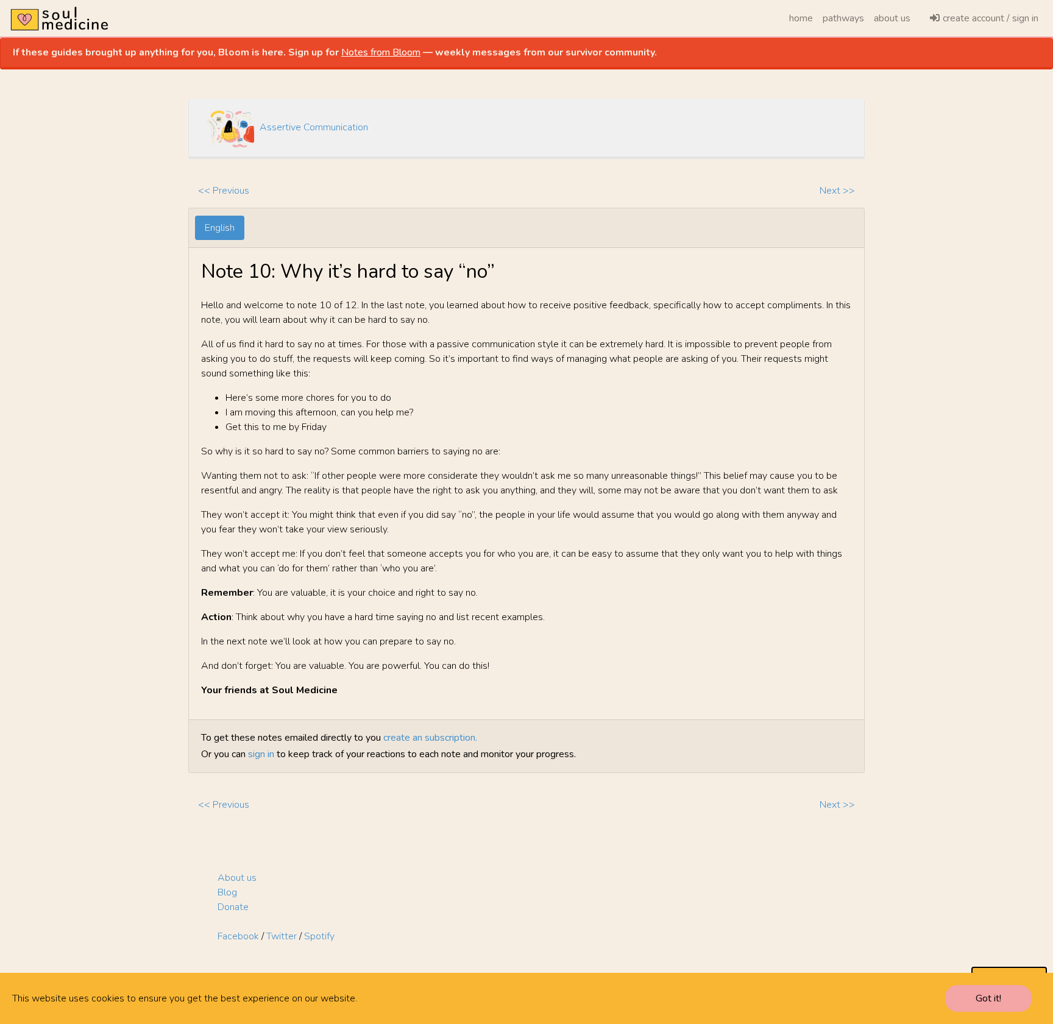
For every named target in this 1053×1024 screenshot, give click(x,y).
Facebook (238, 936)
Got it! (988, 998)
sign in (261, 754)
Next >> (837, 190)
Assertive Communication (314, 127)
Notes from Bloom (380, 52)
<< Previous (223, 190)
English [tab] (220, 228)
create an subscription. (430, 737)
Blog (227, 892)
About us (237, 878)
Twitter (281, 936)
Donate (233, 907)
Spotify (319, 936)
